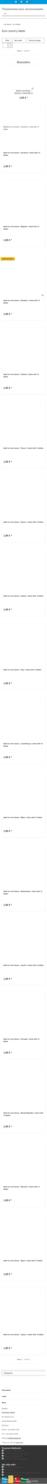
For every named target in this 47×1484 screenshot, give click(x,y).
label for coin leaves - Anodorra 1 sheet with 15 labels (21, 153)
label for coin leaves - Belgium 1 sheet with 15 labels (21, 227)
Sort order (18, 40)
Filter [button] (7, 40)
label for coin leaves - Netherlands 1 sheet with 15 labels (22, 892)
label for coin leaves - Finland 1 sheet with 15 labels (21, 375)
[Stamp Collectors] (4, 1480)
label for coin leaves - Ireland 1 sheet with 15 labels (23, 596)
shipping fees (19, 1442)
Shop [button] (4, 1402)
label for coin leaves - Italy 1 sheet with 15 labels (22, 669)
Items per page (35, 40)
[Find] (42, 13)
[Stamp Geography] (23, 1480)
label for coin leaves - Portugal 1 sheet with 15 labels (21, 1040)
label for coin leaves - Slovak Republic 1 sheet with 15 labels (23, 1114)
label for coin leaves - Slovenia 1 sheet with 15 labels (21, 1187)
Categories (3, 19)
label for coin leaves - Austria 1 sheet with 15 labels (23, 965)
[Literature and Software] (17, 1480)
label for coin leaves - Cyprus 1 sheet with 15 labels (23, 1334)
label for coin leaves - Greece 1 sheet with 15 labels (23, 522)
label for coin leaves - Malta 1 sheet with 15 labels (22, 817)
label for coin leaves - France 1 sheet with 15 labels (23, 448)
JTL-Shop (35, 1481)
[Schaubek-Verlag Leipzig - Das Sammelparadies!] (22, 9)
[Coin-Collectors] (10, 1479)
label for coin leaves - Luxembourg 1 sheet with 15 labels (23, 744)
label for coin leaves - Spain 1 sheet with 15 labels (22, 1260)
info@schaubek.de (14, 1438)
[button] (5, 45)
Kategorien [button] (8, 1373)
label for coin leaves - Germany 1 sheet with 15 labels (21, 301)
